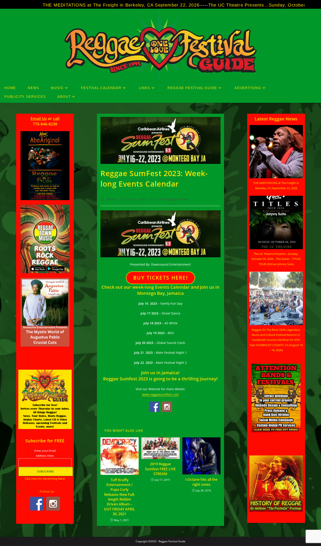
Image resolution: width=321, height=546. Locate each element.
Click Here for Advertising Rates (45, 479)
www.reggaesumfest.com (160, 394)
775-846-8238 (45, 124)
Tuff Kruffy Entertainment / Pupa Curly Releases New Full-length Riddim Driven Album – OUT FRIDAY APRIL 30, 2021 (119, 497)
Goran (111, 199)
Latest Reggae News (172, 199)
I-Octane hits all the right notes (201, 482)
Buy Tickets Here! (160, 277)
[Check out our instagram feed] (167, 407)
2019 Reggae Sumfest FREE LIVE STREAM (160, 469)
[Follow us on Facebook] (154, 407)
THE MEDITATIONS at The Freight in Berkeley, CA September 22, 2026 (85, 5)
